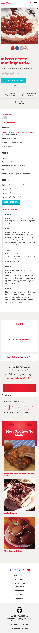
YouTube (28, 570)
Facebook (17, 48)
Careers (19, 598)
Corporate (19, 591)
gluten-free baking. (23, 339)
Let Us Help (19, 579)
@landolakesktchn (19, 378)
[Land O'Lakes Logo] (7, 3)
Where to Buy (19, 575)
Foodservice (19, 594)
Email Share (22, 48)
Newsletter (19, 587)
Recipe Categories (19, 583)
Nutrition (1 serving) (18, 357)
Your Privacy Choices (19, 624)
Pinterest (13, 48)
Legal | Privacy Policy (15, 619)
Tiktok (19, 570)
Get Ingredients (14, 81)
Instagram (15, 570)
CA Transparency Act (19, 628)
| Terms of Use (25, 619)
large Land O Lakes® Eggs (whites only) (19, 132)
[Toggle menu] (35, 3)
